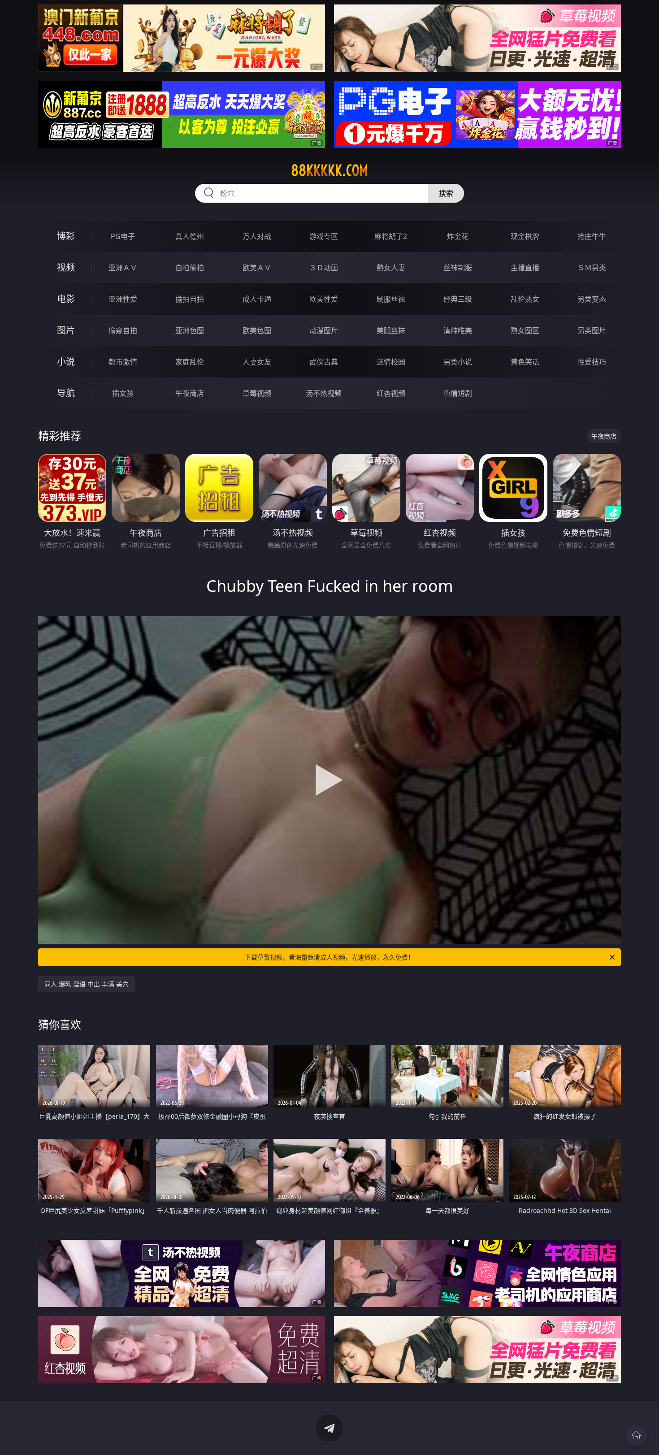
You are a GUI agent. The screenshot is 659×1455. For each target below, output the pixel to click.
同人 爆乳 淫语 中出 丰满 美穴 (86, 984)
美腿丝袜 (391, 330)
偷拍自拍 (189, 299)
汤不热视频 (324, 393)
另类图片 (591, 330)
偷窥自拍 (122, 330)
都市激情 (122, 362)
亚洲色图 (189, 330)
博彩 (66, 236)
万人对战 (257, 236)
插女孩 (123, 393)
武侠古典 (323, 362)
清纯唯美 (457, 330)
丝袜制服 (457, 268)
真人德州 (189, 236)
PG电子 (123, 236)
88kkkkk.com (329, 170)
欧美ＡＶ (257, 268)
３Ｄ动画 (323, 268)
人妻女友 (257, 362)
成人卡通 (257, 299)
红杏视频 (391, 393)
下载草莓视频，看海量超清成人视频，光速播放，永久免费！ (329, 957)
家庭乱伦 (189, 362)
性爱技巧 (591, 362)
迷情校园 (391, 362)
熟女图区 (525, 330)
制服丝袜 (391, 299)
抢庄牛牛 (591, 236)
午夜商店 (189, 393)
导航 (66, 393)
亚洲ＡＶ (122, 268)
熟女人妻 (391, 268)
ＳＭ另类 (591, 268)
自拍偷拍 (189, 268)
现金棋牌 (525, 236)
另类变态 (591, 299)
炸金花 (457, 236)
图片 (66, 330)
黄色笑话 (525, 362)
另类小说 (457, 362)
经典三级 (457, 299)
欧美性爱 (323, 299)
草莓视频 (257, 393)
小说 (66, 362)
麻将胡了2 (390, 236)
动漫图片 (323, 330)
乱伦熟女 (525, 299)
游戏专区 (323, 236)
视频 (66, 267)
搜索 (446, 193)
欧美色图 (257, 330)
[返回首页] (636, 1435)
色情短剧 (457, 393)
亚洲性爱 (122, 299)
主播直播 (525, 268)
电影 (66, 299)
